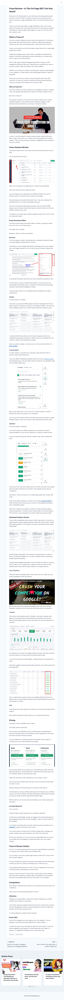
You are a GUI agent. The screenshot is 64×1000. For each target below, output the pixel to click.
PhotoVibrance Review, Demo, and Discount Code (32, 976)
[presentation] (11, 965)
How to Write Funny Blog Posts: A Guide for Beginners (47, 944)
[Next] (61, 972)
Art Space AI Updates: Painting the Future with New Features (53, 976)
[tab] (29, 986)
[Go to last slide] (3, 972)
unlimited (12, 827)
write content (13, 346)
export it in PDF (46, 501)
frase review (19, 934)
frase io (12, 934)
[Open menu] (61, 2)
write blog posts (48, 359)
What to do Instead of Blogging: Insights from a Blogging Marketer (17, 944)
